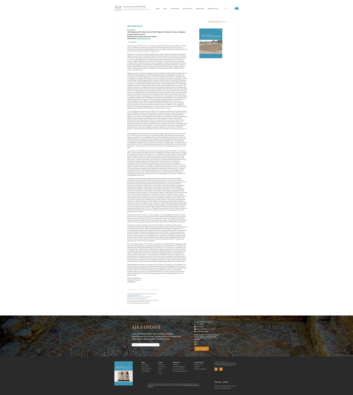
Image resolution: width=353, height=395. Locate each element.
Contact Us (225, 382)
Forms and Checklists (178, 369)
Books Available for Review (180, 371)
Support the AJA (213, 8)
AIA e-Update (200, 326)
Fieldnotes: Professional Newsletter (206, 329)
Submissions (176, 362)
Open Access (162, 367)
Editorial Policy (145, 367)
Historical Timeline (146, 369)
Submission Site (198, 364)
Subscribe (161, 364)
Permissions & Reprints (200, 369)
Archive (160, 369)
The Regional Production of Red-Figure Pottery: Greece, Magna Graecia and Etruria (142, 294)
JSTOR (160, 373)
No (197, 344)
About (165, 8)
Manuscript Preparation (179, 367)
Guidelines (176, 364)
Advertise (196, 367)
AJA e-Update (200, 324)
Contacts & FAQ (198, 362)
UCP (160, 371)
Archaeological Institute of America (227, 386)
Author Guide (200, 8)
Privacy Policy (217, 382)
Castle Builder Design (225, 388)
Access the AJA (187, 8)
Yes (197, 341)
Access (161, 362)
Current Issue (175, 8)
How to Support (145, 371)
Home (158, 8)
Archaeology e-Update (202, 331)
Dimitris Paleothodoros (143, 38)
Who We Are (144, 364)
